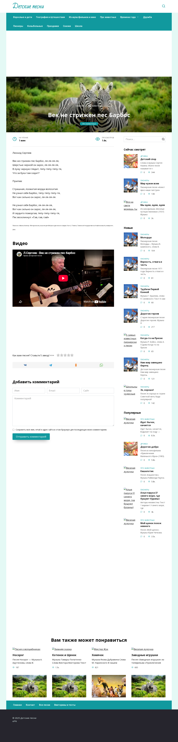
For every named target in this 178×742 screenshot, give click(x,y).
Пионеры (18, 26)
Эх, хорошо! (147, 390)
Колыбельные (35, 26)
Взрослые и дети (22, 17)
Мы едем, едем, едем (152, 205)
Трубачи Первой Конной (149, 291)
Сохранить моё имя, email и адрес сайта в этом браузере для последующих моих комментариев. (61, 429)
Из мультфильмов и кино (82, 17)
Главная (17, 705)
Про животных (108, 17)
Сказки (67, 26)
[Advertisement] (89, 57)
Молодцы (146, 237)
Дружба (147, 17)
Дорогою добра (149, 446)
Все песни (44, 705)
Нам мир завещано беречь (151, 364)
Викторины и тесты (65, 705)
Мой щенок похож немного (150, 524)
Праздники (53, 26)
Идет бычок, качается (147, 424)
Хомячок (98, 655)
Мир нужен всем (149, 183)
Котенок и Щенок (64, 655)
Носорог (18, 655)
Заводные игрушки (144, 655)
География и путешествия (50, 17)
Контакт (30, 705)
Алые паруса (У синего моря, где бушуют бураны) (150, 495)
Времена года (128, 17)
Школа (78, 26)
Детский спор (148, 159)
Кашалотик (147, 471)
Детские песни (28, 6)
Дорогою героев (149, 313)
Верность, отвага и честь (151, 263)
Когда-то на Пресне (151, 338)
